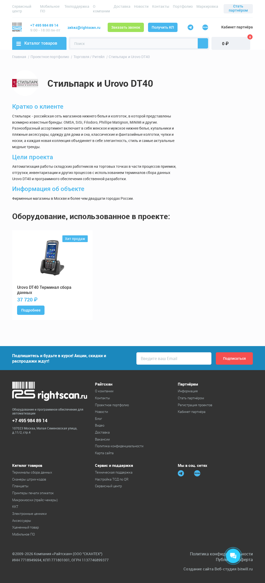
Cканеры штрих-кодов (29, 479)
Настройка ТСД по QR (111, 479)
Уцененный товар (25, 527)
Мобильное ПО (50, 8)
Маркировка (207, 6)
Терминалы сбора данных (32, 472)
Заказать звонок (125, 27)
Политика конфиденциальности (119, 446)
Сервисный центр (21, 8)
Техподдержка (76, 6)
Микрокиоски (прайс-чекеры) (35, 500)
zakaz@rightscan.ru (84, 27)
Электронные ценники (29, 513)
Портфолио (183, 6)
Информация (188, 391)
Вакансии (102, 439)
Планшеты (20, 486)
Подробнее (31, 310)
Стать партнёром (238, 8)
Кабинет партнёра (237, 27)
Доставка (122, 6)
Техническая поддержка (113, 472)
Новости (141, 6)
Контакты (160, 6)
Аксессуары (21, 520)
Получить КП (163, 27)
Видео (99, 425)
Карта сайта (104, 453)
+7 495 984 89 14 (44, 25)
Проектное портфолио (112, 405)
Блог (98, 418)
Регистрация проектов (195, 405)
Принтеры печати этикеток (33, 493)
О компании (101, 8)
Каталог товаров (40, 43)
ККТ (15, 506)
